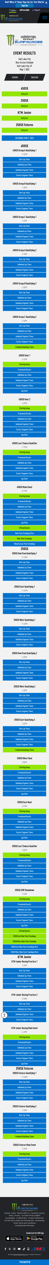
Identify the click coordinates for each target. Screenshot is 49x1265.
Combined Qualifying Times (24, 347)
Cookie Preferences (36, 1218)
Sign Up (25, 5)
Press (14, 1213)
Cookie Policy (21, 1218)
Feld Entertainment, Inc (20, 1254)
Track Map (34, 77)
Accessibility (10, 1218)
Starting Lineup (24, 364)
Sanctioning (39, 1220)
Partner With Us (23, 1213)
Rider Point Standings (24, 538)
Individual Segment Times (24, 170)
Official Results (24, 528)
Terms (11, 1215)
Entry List (24, 94)
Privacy (17, 1215)
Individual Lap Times (24, 164)
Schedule (15, 77)
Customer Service (38, 1213)
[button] (24, 4)
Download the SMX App (24, 1225)
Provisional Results (24, 369)
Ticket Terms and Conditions (24, 1223)
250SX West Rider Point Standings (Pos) (24, 952)
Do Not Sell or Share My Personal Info (19, 1220)
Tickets (24, 1262)
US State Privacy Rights (31, 1215)
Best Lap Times (24, 159)
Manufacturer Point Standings (24, 544)
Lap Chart (24, 391)
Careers (7, 1213)
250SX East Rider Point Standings (24, 936)
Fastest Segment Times (24, 175)
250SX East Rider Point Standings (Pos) (24, 947)
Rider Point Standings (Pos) (24, 533)
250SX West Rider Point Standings (24, 941)
